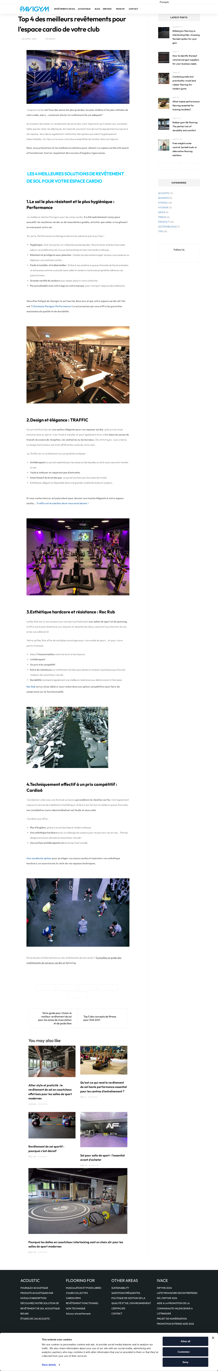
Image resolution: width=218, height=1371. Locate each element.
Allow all (185, 1341)
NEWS (161, 212)
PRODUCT (163, 221)
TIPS (160, 231)
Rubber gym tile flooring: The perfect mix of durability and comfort (185, 126)
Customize (184, 1351)
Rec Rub (31, 686)
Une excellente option (38, 858)
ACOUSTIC (164, 193)
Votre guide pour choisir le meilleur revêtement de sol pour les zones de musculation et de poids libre (55, 1018)
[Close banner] (213, 1338)
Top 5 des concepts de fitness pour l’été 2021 (99, 1018)
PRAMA (162, 217)
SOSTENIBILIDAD (167, 226)
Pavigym (50, 39)
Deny (185, 1362)
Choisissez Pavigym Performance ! (52, 306)
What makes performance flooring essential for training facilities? (186, 105)
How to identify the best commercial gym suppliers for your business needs (186, 59)
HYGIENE (163, 207)
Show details (49, 1364)
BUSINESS (163, 197)
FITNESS (162, 202)
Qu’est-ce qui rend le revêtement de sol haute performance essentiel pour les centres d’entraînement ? (103, 1087)
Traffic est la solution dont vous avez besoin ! (62, 503)
